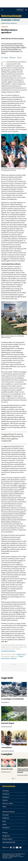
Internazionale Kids (8, 842)
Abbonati (13, 658)
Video (4, 807)
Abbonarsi (20, 9)
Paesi (4, 821)
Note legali (4, 857)
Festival (5, 800)
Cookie (9, 857)
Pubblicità (5, 818)
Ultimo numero (7, 839)
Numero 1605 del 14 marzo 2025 (9, 23)
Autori (4, 824)
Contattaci (5, 794)
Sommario (5, 797)
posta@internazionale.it (8, 651)
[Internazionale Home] (9, 786)
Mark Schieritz (6, 38)
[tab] (12, 778)
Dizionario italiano (8, 812)
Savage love (6, 836)
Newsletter (6, 828)
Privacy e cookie (7, 803)
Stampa (13, 57)
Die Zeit (14, 38)
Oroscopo (5, 815)
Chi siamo (5, 791)
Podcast (4, 832)
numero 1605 (21, 654)
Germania (4, 26)
